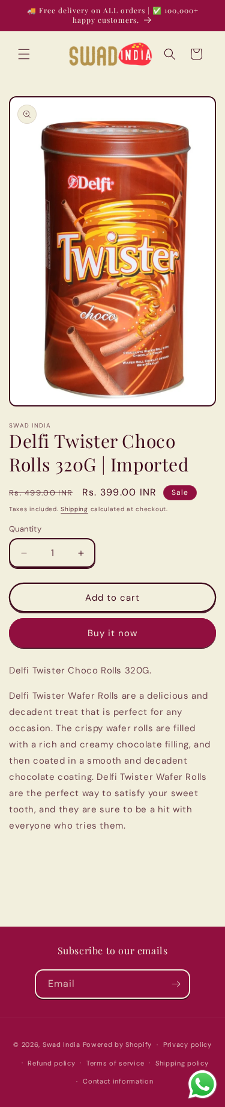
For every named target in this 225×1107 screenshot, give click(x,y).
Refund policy (51, 1063)
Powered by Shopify (117, 1044)
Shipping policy (182, 1063)
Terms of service (115, 1063)
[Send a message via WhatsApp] (202, 1084)
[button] (24, 54)
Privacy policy (187, 1044)
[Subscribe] (176, 984)
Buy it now (112, 633)
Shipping (74, 509)
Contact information (118, 1081)
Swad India (61, 1044)
